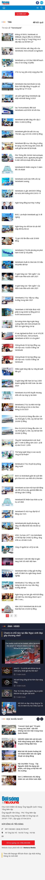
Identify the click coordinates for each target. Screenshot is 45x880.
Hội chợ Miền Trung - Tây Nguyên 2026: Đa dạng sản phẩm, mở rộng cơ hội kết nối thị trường (30, 767)
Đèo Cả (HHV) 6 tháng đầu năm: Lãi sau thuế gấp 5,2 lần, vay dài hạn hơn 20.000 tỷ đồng (29, 418)
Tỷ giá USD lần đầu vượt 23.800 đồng (27, 239)
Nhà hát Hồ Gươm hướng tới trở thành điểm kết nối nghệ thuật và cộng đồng (29, 753)
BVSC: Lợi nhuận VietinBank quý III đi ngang (28, 215)
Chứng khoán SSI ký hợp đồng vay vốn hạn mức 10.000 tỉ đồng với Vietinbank (27, 347)
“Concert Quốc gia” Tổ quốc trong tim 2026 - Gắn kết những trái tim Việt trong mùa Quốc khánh (30, 729)
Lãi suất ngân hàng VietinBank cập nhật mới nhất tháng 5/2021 (27, 97)
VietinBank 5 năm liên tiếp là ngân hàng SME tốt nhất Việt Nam (27, 560)
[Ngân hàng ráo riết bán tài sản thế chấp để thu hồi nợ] (7, 229)
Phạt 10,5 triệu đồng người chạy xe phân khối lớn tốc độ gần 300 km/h (28, 692)
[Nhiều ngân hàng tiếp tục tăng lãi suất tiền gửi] (7, 371)
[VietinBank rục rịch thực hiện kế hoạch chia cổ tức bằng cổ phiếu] (7, 62)
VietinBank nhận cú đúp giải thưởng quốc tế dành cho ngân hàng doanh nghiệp (28, 573)
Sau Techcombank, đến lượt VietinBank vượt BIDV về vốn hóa (27, 108)
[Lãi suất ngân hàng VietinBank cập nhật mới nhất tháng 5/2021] (7, 98)
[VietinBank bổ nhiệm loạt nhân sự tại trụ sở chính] (7, 502)
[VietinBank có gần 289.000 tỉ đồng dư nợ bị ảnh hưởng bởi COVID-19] (7, 193)
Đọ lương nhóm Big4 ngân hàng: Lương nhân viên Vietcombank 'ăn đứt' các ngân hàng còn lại (27, 323)
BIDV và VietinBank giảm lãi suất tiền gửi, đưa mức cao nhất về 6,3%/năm (28, 477)
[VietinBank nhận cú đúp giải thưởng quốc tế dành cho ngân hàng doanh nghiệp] (7, 573)
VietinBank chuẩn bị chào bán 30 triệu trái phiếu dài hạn (29, 263)
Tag (10, 22)
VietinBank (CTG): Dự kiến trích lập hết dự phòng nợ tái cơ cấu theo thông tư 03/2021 (27, 407)
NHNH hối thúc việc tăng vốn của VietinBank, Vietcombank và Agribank (29, 49)
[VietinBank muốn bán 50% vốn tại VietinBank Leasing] (7, 181)
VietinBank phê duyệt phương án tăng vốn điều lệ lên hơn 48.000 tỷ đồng (27, 525)
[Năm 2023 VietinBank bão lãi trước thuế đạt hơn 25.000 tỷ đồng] (7, 608)
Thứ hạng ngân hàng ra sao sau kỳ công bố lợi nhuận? (28, 453)
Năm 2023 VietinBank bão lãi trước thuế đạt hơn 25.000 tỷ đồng (28, 607)
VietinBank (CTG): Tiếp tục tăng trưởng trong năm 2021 (27, 298)
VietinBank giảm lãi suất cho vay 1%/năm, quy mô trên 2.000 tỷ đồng (29, 132)
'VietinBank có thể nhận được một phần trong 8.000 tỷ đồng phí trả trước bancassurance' (27, 311)
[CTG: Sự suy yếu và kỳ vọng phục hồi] (7, 74)
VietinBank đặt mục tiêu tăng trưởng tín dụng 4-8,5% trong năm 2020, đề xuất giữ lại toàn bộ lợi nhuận (29, 145)
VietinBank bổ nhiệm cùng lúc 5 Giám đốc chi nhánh (28, 168)
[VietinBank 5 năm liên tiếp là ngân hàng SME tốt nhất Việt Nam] (7, 561)
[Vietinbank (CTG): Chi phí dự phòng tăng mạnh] (7, 466)
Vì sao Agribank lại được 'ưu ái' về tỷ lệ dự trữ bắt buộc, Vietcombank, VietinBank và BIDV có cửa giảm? (29, 335)
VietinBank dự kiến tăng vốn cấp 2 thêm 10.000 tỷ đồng (27, 120)
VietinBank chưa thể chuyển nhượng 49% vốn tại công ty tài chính (28, 393)
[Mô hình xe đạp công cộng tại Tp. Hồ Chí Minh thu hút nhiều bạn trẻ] (9, 707)
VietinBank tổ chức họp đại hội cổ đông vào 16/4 (27, 512)
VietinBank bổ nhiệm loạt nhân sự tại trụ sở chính (28, 500)
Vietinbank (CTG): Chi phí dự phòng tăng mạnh (28, 465)
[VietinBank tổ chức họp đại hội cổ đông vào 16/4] (7, 514)
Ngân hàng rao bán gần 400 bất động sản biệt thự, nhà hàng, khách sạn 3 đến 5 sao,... (29, 596)
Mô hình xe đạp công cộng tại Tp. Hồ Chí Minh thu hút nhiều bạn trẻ (30, 704)
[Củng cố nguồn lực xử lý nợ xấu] (7, 549)
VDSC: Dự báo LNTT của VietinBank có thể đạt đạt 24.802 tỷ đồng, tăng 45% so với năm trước (28, 537)
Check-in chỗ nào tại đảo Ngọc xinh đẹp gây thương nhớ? (23, 634)
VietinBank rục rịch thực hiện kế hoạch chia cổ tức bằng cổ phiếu (29, 61)
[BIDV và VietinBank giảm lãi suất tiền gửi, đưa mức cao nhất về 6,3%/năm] (7, 478)
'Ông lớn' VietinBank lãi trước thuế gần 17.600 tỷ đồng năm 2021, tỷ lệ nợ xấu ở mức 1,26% (28, 442)
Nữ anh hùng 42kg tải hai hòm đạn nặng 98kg (28, 681)
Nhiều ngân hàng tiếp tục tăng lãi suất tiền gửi (29, 370)
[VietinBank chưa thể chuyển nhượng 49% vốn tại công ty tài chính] (7, 395)
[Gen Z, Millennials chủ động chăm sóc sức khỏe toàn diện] (9, 780)
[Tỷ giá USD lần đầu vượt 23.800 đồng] (7, 240)
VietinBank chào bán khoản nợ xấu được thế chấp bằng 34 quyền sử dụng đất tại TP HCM (27, 86)
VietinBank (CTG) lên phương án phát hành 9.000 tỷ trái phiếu (29, 251)
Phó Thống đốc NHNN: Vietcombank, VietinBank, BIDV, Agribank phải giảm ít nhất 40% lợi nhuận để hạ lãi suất (29, 157)
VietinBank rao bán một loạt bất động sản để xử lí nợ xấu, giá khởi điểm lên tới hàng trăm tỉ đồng (29, 490)
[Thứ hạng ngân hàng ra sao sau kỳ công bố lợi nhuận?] (7, 454)
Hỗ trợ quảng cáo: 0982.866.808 (18, 843)
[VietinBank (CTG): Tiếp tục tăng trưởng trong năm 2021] (7, 300)
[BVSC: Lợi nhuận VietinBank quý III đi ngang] (7, 217)
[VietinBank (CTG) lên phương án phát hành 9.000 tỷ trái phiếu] (7, 252)
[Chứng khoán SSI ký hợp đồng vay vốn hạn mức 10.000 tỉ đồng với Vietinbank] (7, 347)
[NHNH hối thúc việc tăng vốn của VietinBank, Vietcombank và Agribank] (7, 51)
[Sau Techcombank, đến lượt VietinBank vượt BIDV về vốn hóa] (7, 110)
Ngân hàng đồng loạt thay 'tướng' (27, 202)
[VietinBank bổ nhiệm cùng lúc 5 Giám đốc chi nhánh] (7, 169)
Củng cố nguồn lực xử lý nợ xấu (26, 547)
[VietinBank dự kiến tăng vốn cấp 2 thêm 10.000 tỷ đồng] (7, 122)
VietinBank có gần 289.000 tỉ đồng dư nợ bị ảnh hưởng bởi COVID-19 (28, 192)
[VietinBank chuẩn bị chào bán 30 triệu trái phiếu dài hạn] (7, 264)
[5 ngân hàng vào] (7, 276)
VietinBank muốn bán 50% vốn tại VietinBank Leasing (27, 180)
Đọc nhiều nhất (14, 719)
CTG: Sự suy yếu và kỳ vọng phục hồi (29, 72)
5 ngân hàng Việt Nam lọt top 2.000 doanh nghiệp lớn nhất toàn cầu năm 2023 (28, 383)
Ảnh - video (14, 626)
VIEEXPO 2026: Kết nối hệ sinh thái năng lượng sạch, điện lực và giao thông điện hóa (30, 741)
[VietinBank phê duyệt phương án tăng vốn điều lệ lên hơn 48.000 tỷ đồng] (7, 525)
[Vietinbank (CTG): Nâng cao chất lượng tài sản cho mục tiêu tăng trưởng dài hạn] (7, 585)
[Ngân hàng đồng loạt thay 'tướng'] (7, 205)
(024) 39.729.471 (22, 829)
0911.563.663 (10, 829)
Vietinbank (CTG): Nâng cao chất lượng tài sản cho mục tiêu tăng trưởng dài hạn (27, 585)
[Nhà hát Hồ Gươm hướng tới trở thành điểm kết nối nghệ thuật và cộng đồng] (9, 755)
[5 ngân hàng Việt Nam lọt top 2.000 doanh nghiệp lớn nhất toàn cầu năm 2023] (7, 383)
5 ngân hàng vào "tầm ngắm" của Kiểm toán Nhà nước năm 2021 (27, 275)
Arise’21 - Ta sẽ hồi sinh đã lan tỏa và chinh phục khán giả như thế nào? (27, 669)
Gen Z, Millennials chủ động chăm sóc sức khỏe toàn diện (29, 778)
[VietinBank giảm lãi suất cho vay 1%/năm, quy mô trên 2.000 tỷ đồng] (7, 134)
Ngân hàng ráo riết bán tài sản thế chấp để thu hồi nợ (27, 227)
